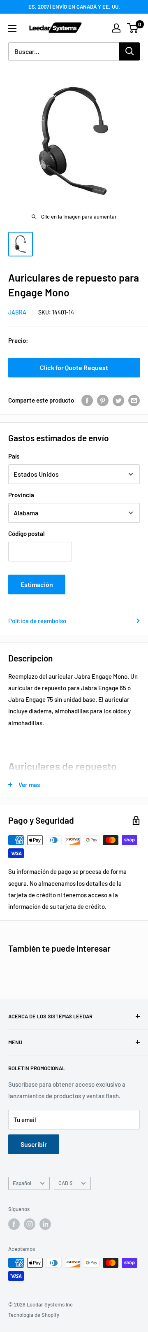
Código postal (26, 533)
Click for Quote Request (74, 367)
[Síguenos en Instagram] (29, 1224)
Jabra (17, 312)
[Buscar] (129, 51)
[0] (133, 28)
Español (22, 1183)
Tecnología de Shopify (33, 1314)
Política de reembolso (37, 620)
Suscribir (34, 1144)
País (13, 456)
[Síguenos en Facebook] (14, 1224)
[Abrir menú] (12, 28)
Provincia (21, 494)
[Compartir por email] (134, 400)
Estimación (37, 584)
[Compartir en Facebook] (87, 400)
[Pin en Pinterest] (103, 400)
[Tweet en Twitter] (118, 400)
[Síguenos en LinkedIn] (45, 1224)
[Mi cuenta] (116, 28)
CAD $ (65, 1183)
